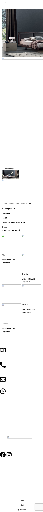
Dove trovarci (5, 490)
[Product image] (31, 263)
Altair (4, 255)
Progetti (3, 463)
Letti (29, 203)
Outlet (2, 483)
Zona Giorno (4, 412)
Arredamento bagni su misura (11, 479)
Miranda (5, 324)
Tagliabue (6, 213)
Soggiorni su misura (7, 471)
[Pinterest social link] (14, 227)
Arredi (11, 203)
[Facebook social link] (8, 227)
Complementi (5, 431)
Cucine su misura (6, 475)
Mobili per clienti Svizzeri (9, 486)
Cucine (2, 419)
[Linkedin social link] (16, 227)
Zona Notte (20, 203)
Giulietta (25, 274)
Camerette (4, 427)
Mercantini (6, 263)
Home (4, 203)
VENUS (25, 305)
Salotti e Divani (5, 416)
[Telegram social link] (19, 227)
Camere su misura (6, 467)
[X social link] (11, 227)
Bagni (2, 423)
